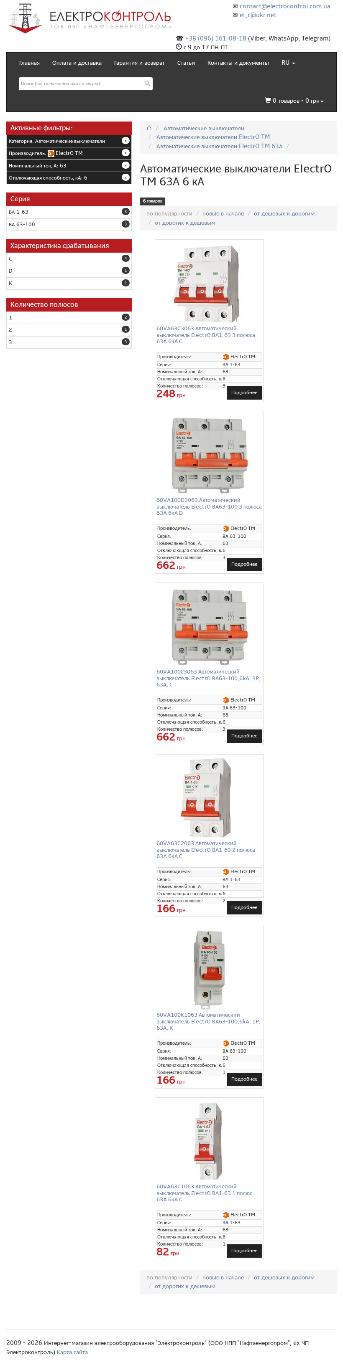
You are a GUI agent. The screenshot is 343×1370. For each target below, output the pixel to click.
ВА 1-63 (18, 212)
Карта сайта (72, 1352)
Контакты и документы (238, 62)
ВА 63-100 (22, 224)
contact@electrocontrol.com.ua (285, 6)
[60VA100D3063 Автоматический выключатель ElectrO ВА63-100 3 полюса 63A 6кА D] (209, 455)
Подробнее (244, 392)
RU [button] (286, 62)
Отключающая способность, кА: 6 (48, 178)
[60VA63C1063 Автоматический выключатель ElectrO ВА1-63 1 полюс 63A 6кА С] (209, 1141)
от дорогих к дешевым (185, 222)
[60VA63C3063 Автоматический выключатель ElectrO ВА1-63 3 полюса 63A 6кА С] (209, 283)
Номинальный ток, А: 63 (38, 165)
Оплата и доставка (77, 62)
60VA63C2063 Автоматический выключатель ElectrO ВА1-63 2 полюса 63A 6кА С (205, 850)
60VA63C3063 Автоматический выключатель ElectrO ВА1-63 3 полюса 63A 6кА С (205, 335)
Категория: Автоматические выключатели (57, 141)
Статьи (186, 62)
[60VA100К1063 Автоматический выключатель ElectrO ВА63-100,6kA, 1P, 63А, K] (209, 970)
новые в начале (223, 213)
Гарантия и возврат (139, 62)
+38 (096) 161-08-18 (215, 38)
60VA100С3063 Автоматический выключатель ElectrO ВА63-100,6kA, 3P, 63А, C (208, 678)
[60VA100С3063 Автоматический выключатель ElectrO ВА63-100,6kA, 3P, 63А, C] (209, 627)
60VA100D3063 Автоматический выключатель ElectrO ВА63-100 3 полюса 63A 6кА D (209, 506)
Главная (29, 62)
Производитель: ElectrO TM (46, 153)
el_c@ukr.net (258, 15)
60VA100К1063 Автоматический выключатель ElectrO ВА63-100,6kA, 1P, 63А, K (208, 1021)
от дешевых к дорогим (284, 213)
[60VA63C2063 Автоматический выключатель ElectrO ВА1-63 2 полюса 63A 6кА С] (209, 798)
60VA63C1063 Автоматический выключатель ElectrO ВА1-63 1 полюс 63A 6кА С (204, 1193)
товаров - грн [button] (296, 100)
